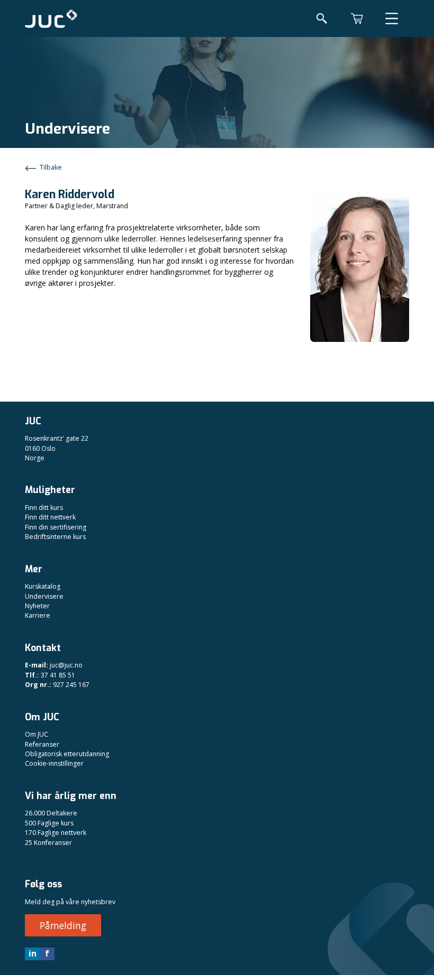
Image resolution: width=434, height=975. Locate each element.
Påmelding (63, 925)
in (33, 953)
